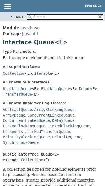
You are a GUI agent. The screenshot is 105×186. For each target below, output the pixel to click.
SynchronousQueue (21, 142)
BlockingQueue (55, 88)
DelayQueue (63, 120)
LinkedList (14, 131)
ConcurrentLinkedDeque (50, 115)
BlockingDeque (17, 88)
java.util (30, 34)
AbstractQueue (17, 109)
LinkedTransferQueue (48, 131)
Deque (84, 88)
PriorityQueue (66, 137)
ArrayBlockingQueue (54, 109)
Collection (14, 73)
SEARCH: (18, 17)
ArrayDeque (14, 115)
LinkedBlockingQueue (69, 126)
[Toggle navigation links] (7, 7)
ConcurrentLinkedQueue (26, 120)
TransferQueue (17, 94)
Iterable (43, 73)
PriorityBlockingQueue (26, 137)
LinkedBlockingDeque (24, 126)
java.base (29, 28)
